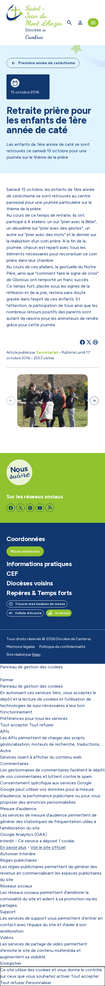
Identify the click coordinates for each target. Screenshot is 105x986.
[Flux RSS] (49, 507)
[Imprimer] (95, 342)
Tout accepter (14, 724)
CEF (12, 573)
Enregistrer (10, 963)
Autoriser (9, 853)
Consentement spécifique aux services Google (46, 782)
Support (8, 911)
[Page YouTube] (40, 507)
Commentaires (14, 763)
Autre (5, 750)
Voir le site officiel (47, 847)
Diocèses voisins (29, 583)
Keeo (36, 654)
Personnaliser (38, 982)
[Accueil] (14, 22)
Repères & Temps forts (39, 593)
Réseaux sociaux (16, 886)
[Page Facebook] (10, 507)
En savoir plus (13, 847)
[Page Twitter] (20, 507)
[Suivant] (94, 400)
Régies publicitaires (18, 860)
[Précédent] (10, 400)
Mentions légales (20, 646)
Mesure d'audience (18, 808)
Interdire (27, 853)
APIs (4, 731)
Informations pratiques (39, 564)
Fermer (6, 679)
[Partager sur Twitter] (89, 342)
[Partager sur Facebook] (82, 342)
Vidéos (6, 937)
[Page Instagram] (30, 507)
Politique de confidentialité (62, 646)
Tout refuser (41, 724)
